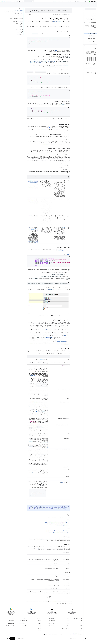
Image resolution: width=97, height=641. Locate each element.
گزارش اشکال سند (11, 621)
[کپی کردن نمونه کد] (69, 38)
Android (81, 620)
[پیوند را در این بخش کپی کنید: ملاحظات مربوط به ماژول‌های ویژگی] (52, 320)
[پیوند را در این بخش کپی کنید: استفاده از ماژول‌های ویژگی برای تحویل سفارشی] (47, 148)
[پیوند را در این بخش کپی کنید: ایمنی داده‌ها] (63, 544)
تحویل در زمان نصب (47, 329)
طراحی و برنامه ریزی (77, 1)
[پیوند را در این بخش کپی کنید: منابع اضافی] (64, 514)
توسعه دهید (69, 1)
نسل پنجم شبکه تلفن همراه (65, 628)
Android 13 (39, 626)
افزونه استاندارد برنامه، (57, 50)
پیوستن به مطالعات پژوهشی (10, 625)
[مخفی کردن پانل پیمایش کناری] (85, 639)
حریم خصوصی (67, 626)
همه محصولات (45, 634)
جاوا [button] (64, 254)
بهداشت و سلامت (66, 623)
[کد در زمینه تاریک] (68, 38)
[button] (91, 13)
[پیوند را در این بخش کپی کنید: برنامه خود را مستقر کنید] (58, 124)
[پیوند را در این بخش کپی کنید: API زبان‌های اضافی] (62, 552)
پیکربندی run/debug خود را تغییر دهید (49, 143)
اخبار (81, 626)
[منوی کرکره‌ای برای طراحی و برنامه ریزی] (73, 1)
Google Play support (10, 623)
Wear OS (53, 621)
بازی (68, 620)
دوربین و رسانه (67, 625)
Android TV (53, 626)
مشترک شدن (12, 638)
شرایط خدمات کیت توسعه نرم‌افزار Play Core (45, 539)
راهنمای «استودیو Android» (23, 620)
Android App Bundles (57, 21)
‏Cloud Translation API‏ (50, 10)
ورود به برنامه (3, 1)
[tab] (68, 254)
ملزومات (85, 1)
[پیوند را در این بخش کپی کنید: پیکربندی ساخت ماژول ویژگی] (55, 31)
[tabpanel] (48, 261)
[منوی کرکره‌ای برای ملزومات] (82, 1)
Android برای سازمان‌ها (79, 621)
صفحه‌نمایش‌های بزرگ (52, 620)
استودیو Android (9, 1)
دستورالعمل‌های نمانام (72, 638)
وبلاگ (53, 1)
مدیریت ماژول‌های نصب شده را (61, 341)
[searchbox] (90, 9)
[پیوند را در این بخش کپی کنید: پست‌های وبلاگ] (63, 520)
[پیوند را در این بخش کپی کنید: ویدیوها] (66, 528)
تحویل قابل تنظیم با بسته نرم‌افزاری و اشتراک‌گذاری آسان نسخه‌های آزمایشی (57, 530)
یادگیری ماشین (67, 621)
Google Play (61, 1)
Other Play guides (84, 5)
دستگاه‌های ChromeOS (51, 623)
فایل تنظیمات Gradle (32, 375)
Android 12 (39, 628)
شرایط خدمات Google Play (41, 548)
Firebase (60, 634)
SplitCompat (66, 335)
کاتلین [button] (68, 254)
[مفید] (29, 14)
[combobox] (29, 1)
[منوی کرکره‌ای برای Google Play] (58, 1)
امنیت (81, 623)
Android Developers (67, 14)
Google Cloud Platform (53, 634)
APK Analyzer (50, 289)
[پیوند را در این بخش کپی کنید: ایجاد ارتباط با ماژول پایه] (60, 69)
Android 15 (39, 623)
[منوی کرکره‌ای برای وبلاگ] (51, 1)
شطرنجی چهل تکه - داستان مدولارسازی (62, 525)
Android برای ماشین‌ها (52, 625)
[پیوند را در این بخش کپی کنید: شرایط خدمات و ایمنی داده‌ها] (56, 537)
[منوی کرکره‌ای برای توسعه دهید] (66, 1)
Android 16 (39, 621)
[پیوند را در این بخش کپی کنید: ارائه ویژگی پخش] (63, 572)
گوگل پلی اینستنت (62, 227)
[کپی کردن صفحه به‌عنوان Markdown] (44, 18)
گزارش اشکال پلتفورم (11, 620)
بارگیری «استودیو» (24, 625)
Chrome (65, 634)
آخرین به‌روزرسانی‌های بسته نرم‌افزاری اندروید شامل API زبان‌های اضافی (57, 523)
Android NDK (25, 626)
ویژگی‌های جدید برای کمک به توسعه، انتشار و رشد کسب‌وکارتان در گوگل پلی (56, 522)
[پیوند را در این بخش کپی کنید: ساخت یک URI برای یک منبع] (56, 247)
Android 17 (39, 620)
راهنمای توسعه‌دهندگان (24, 621)
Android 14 (39, 625)
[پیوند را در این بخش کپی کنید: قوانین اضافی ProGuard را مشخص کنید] (53, 101)
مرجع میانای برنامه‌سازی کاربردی (23, 623)
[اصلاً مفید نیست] (27, 14)
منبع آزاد (81, 625)
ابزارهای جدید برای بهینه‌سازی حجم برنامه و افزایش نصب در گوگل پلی (57, 532)
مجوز (76, 638)
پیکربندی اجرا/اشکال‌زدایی (44, 129)
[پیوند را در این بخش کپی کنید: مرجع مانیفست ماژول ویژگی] (56, 348)
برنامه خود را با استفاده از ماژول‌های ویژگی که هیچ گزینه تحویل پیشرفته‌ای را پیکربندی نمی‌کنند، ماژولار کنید (33, 181)
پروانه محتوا (54, 601)
